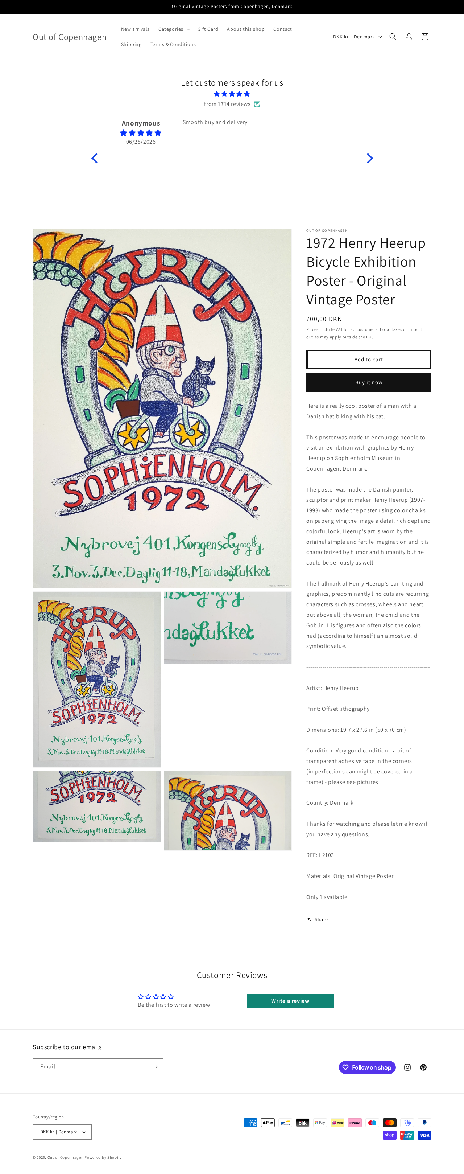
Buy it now (369, 381)
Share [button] (321, 919)
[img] (232, 94)
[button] (173, 29)
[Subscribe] (155, 1066)
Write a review (290, 1001)
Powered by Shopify (103, 1157)
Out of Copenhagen (65, 1157)
